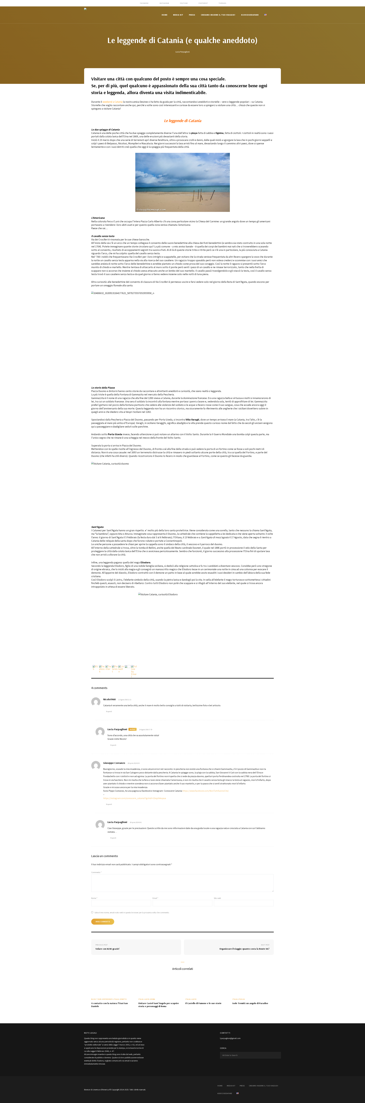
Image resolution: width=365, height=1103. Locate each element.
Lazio (147, 999)
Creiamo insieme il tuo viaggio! (218, 15)
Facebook (144, 3)
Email (155, 898)
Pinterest (203, 3)
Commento (96, 872)
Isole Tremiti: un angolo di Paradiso (250, 1003)
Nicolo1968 (109, 699)
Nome (94, 898)
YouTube (184, 3)
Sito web (217, 898)
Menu (278, 15)
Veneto (123, 999)
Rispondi (109, 711)
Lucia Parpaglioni (183, 51)
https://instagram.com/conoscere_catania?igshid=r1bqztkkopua (134, 798)
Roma (152, 999)
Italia (116, 999)
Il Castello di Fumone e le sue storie (203, 1003)
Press (192, 15)
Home (164, 15)
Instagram (164, 3)
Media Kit (178, 15)
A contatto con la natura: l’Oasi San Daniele (109, 1005)
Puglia (242, 999)
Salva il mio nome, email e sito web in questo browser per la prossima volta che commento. (132, 912)
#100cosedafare (250, 15)
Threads (222, 3)
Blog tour (96, 999)
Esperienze (107, 999)
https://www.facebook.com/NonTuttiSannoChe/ (205, 790)
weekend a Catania (112, 101)
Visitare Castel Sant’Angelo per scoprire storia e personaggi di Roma (158, 1005)
